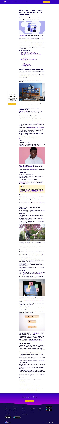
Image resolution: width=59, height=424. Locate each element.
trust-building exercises (35, 333)
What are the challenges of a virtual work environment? (31, 54)
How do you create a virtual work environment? (29, 53)
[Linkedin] (52, 422)
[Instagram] (46, 422)
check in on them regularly (37, 202)
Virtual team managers (23, 111)
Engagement (25, 63)
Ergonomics (25, 60)
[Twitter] (49, 422)
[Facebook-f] (43, 422)
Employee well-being (26, 64)
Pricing (27, 1)
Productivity (25, 58)
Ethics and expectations (27, 65)
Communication (25, 57)
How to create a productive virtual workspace (29, 59)
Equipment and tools (26, 61)
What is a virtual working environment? (28, 52)
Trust (23, 55)
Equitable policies (26, 66)
